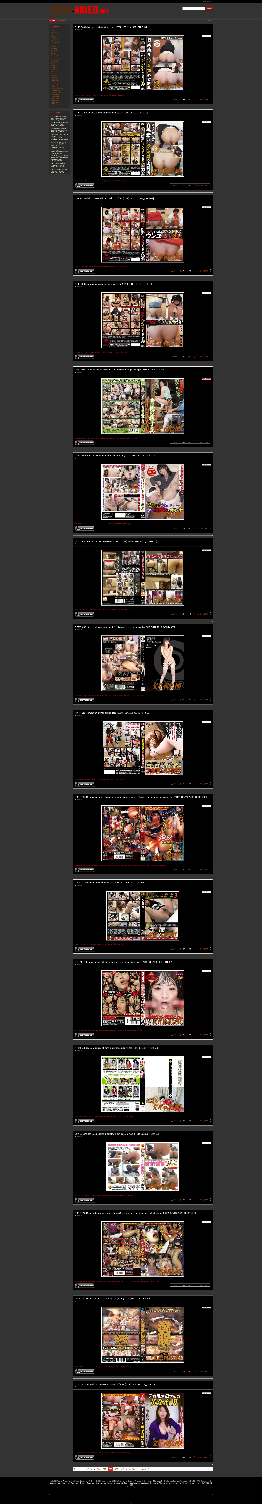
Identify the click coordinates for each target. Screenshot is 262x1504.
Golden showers (146, 1481)
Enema (53, 40)
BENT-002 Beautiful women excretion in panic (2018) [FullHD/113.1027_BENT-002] (116, 541)
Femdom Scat (55, 42)
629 (128, 1469)
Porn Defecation (55, 60)
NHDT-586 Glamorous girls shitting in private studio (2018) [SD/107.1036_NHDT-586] (117, 1048)
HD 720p (53, 75)
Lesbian (53, 44)
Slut (52, 52)
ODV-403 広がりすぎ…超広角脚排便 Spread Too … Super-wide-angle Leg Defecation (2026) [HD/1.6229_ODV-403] (59, 158)
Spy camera (153, 1483)
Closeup (77, 1481)
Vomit (52, 71)
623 (93, 1469)
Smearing (53, 65)
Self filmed (109, 1483)
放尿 (207, 1483)
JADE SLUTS (195, 1481)
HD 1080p (54, 77)
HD (94, 1481)
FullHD (90, 1481)
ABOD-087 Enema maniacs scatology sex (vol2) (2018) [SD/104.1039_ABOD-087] (115, 1298)
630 (134, 1469)
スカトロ (188, 1483)
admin (175, 99)
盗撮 (210, 1483)
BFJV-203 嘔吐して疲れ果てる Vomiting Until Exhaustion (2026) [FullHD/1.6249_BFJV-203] (59, 130)
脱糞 (131, 1485)
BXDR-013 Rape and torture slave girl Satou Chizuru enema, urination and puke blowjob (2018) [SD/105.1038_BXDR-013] (135, 1213)
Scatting (53, 46)
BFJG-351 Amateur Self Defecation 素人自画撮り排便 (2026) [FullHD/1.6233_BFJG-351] (59, 124)
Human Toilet (55, 67)
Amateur (53, 36)
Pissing (53, 63)
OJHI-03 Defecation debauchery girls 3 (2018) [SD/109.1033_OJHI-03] (109, 882)
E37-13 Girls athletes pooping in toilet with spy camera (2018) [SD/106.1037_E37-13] (117, 1134)
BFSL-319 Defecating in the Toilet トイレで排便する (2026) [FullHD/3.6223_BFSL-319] (59, 171)
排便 (203, 1483)
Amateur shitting (68, 1481)
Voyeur (175, 1483)
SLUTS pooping (135, 1483)
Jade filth (179, 1481)
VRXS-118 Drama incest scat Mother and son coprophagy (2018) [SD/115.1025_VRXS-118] (120, 369)
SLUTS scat (145, 1483)
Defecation (83, 1481)
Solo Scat (54, 50)
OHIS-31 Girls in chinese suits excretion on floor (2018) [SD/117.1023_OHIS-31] (114, 198)
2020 (55, 1481)
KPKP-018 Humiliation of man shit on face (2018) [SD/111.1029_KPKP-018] (112, 713)
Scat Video (79, 29)
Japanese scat (55, 33)
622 (87, 1469)
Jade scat (187, 1481)
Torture (53, 58)
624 (99, 1469)
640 (144, 1469)
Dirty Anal (54, 38)
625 (104, 1469)
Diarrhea (124, 1481)
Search (209, 8)
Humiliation (54, 69)
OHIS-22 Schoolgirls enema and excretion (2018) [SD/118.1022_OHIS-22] (111, 112)
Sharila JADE (118, 1483)
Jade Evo (172, 1481)
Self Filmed (54, 56)
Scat (97, 1483)
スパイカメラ (196, 1483)
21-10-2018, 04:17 (202, 614)
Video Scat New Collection (80, 10)
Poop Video (54, 61)
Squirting (53, 54)
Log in (52, 20)
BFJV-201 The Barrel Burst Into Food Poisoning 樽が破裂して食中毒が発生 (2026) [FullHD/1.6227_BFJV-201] (59, 145)
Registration (62, 20)
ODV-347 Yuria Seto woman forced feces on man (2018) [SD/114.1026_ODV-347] (115, 455)
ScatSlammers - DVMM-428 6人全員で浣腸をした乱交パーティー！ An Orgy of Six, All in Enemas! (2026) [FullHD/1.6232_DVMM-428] (59, 137)
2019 (51, 1481)
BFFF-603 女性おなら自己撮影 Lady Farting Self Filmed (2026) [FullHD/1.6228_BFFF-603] (58, 118)
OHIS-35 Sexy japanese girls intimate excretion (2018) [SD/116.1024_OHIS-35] (114, 284)
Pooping (83, 1483)
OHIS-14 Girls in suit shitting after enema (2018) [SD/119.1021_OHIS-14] (111, 27)
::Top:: (131, 1503)
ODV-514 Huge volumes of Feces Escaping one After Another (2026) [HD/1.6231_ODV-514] (59, 151)
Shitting (126, 1483)
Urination (169, 1483)
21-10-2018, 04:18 (202, 99)
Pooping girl (91, 1483)
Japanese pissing (206, 1481)
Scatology (54, 48)
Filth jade (137, 1481)
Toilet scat (161, 1483)
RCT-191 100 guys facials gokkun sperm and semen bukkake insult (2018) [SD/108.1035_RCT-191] (124, 962)
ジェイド (181, 1483)
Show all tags (131, 1487)
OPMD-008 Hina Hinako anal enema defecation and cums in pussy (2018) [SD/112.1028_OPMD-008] (125, 627)
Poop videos (75, 1483)
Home (210, 20)
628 (122, 1469)
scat (103, 1481)
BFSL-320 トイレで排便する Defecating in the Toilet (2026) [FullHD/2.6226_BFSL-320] (58, 165)
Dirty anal (131, 1481)
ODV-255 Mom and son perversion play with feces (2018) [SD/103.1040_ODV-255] (115, 1384)
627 (116, 1469)
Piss (63, 1483)
